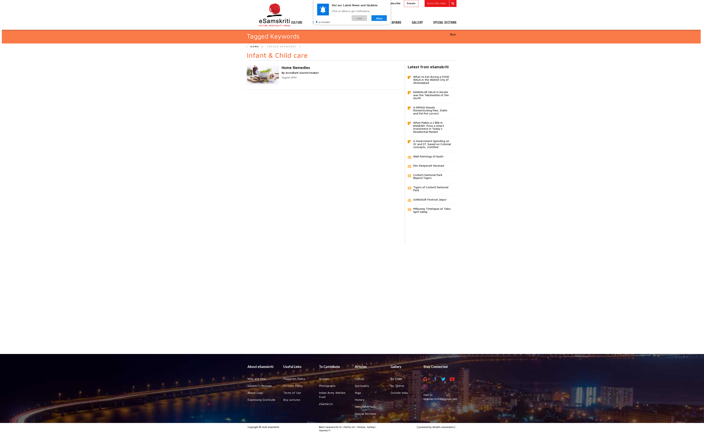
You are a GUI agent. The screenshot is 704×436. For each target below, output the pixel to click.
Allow (379, 18)
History (359, 399)
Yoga (358, 392)
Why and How (256, 378)
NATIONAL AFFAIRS (390, 23)
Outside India (399, 392)
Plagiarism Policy (294, 378)
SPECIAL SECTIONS (444, 23)
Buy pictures (291, 399)
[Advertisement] (351, 296)
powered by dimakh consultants (436, 427)
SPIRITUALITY (321, 23)
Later (359, 18)
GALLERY (417, 23)
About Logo (255, 392)
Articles (324, 378)
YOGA (343, 23)
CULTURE (296, 23)
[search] (440, 3)
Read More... (279, 67)
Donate (411, 3)
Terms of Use (292, 392)
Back (453, 34)
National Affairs (365, 406)
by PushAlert (324, 22)
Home (254, 46)
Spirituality (362, 385)
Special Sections (365, 413)
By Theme (397, 385)
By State (396, 378)
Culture (359, 378)
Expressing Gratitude (261, 399)
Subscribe (394, 3)
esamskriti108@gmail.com (440, 399)
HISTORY (363, 23)
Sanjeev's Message (259, 385)
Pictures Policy (293, 385)
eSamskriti (326, 404)
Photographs (327, 385)
